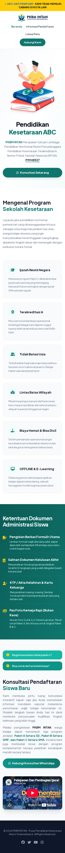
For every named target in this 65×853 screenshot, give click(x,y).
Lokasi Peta (32, 34)
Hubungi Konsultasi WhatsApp (33, 763)
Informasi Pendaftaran (40, 26)
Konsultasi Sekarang (34, 172)
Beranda (16, 26)
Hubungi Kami (32, 42)
